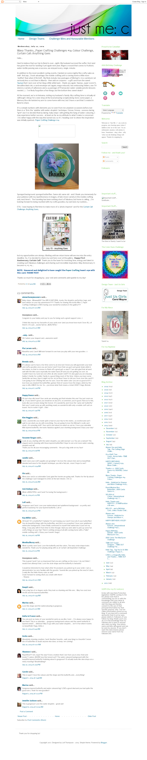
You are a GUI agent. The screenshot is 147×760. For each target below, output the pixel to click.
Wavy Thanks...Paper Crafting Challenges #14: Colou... (115, 477)
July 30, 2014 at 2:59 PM (31, 665)
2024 (106, 393)
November (110, 432)
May (108, 566)
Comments (108, 161)
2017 (106, 416)
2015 (106, 422)
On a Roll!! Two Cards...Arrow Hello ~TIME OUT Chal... (116, 456)
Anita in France (29, 616)
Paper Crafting (72, 270)
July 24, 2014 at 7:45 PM (31, 411)
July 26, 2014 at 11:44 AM (31, 596)
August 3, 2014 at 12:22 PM (32, 694)
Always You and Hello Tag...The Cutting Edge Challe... (115, 449)
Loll (24, 502)
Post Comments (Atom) (37, 720)
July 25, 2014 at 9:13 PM (31, 551)
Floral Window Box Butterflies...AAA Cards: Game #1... (115, 489)
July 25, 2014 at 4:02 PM (31, 511)
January (109, 579)
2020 (106, 406)
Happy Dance (28, 395)
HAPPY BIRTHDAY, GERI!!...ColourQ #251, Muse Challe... (115, 463)
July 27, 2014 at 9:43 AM (31, 629)
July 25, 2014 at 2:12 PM (31, 495)
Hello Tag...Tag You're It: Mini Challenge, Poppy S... (117, 551)
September (110, 438)
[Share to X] (45, 284)
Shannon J (26, 652)
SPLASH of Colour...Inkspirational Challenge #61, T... (115, 496)
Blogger (104, 743)
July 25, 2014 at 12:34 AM (31, 466)
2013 (106, 583)
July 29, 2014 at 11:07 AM (31, 645)
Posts (106, 157)
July (107, 445)
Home (21, 39)
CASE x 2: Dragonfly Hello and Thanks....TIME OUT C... (116, 557)
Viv (23, 474)
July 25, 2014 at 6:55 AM (31, 482)
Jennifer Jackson (29, 701)
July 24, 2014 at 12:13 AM (31, 308)
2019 (106, 409)
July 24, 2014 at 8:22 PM (31, 431)
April (108, 569)
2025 (106, 390)
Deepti (25, 587)
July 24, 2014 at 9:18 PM (31, 451)
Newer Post (22, 716)
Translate (119, 113)
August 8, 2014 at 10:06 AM (32, 707)
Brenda (25, 362)
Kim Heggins (27, 418)
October (109, 435)
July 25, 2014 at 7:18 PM (31, 535)
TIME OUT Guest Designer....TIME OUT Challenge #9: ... (115, 545)
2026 (106, 387)
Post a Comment (26, 712)
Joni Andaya (27, 489)
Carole (25, 672)
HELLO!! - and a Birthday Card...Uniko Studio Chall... (117, 509)
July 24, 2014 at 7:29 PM (31, 388)
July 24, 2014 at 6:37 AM (31, 341)
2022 (106, 400)
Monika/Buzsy (28, 543)
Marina (25, 603)
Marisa (25, 685)
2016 (106, 419)
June (108, 563)
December (110, 428)
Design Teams (36, 39)
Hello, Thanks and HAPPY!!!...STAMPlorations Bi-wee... (116, 504)
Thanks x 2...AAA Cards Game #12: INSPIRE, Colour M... (117, 470)
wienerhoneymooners (31, 297)
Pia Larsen (27, 348)
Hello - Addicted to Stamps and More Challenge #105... (117, 483)
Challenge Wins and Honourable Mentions (71, 39)
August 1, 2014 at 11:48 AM (32, 678)
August (109, 441)
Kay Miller (26, 518)
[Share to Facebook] (48, 284)
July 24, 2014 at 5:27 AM (31, 328)
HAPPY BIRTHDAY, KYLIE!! (116, 521)
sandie (25, 458)
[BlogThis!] (43, 284)
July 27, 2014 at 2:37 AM (31, 609)
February (109, 576)
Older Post (92, 716)
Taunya (20, 83)
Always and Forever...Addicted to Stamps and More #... (115, 515)
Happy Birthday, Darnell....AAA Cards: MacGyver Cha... (114, 533)
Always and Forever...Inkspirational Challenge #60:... (115, 526)
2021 (106, 403)
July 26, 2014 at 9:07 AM (31, 580)
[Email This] (41, 284)
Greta (24, 636)
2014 (106, 426)
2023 (106, 396)
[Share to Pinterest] (50, 284)
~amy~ (25, 335)
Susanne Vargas (29, 438)
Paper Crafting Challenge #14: (47, 120)
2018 (106, 413)
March (108, 573)
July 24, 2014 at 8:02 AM (31, 355)
